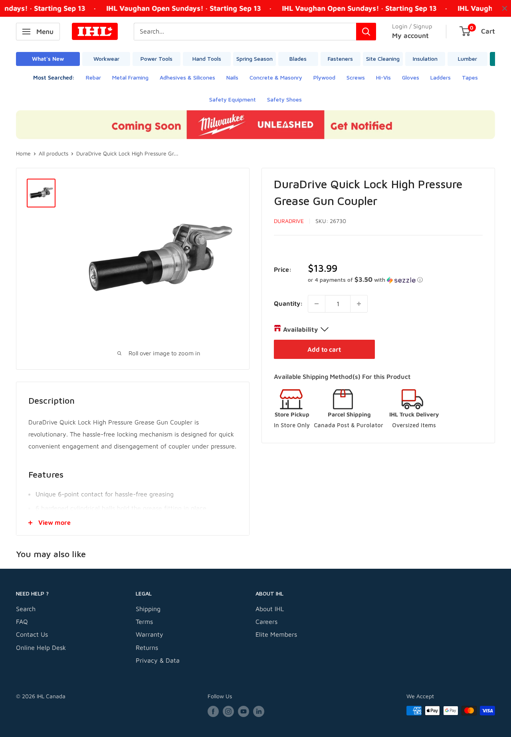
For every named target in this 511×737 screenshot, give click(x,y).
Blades (298, 58)
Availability (300, 329)
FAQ (22, 621)
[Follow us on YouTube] (243, 711)
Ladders (440, 77)
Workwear (106, 58)
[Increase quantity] (359, 303)
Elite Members (276, 634)
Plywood (324, 77)
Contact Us (32, 634)
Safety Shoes (284, 99)
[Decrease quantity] (316, 303)
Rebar (93, 77)
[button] (395, 280)
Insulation (425, 58)
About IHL (270, 608)
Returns (147, 647)
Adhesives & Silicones (187, 77)
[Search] (366, 31)
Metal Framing (130, 77)
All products (53, 153)
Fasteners (340, 58)
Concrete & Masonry (276, 77)
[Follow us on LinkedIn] (258, 711)
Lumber (467, 58)
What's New (48, 58)
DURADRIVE (289, 220)
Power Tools (156, 58)
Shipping (148, 608)
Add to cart (324, 349)
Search (26, 608)
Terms (144, 621)
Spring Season (254, 58)
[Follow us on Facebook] (213, 711)
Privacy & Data (158, 660)
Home (23, 153)
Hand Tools (206, 58)
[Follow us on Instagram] (228, 711)
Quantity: (288, 303)
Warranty (149, 634)
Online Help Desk (41, 647)
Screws (356, 77)
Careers (266, 621)
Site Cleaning (383, 58)
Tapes (470, 77)
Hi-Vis (383, 77)
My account (410, 36)
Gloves (410, 77)
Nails (232, 77)
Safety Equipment (232, 99)
